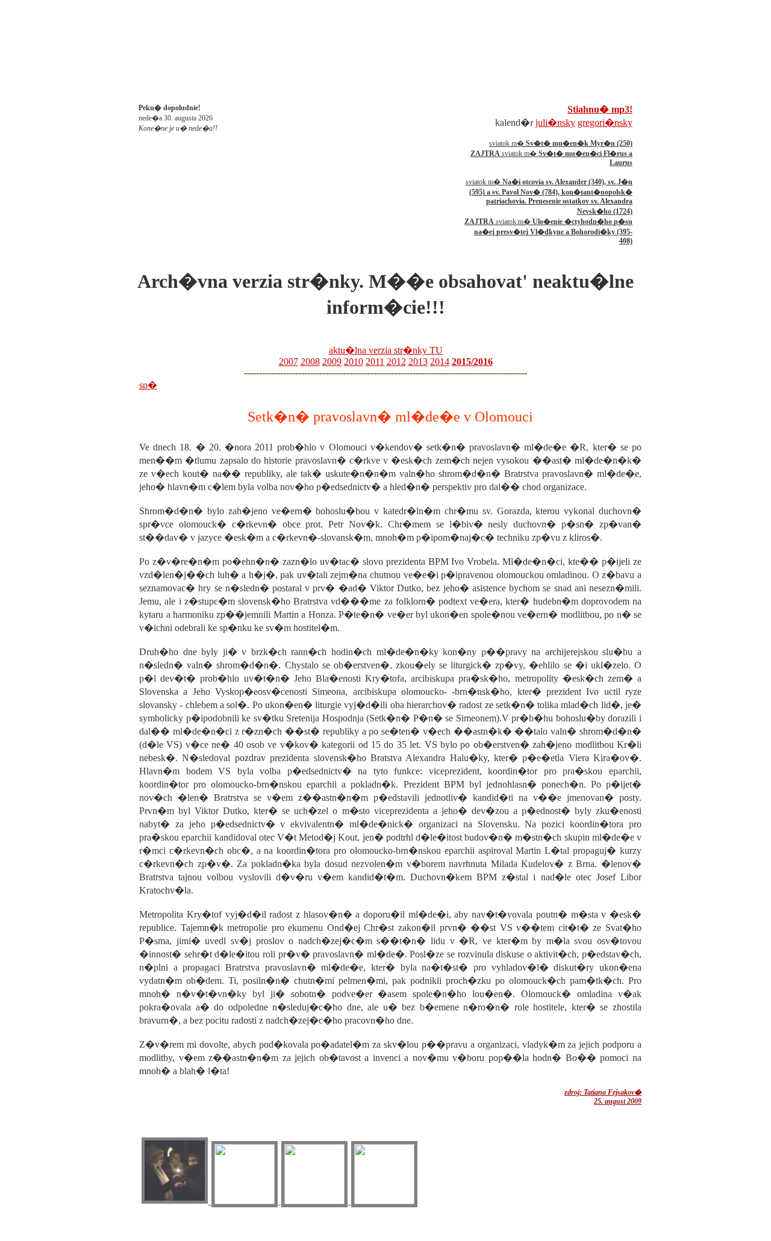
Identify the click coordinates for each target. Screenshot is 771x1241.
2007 (288, 361)
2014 (439, 361)
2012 (396, 361)
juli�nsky (555, 122)
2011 (375, 361)
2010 (353, 361)
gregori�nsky (605, 122)
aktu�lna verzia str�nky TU (386, 350)
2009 (332, 361)
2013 (418, 361)
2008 (310, 361)
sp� (148, 385)
